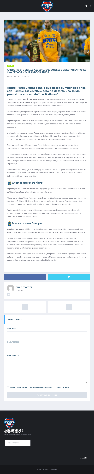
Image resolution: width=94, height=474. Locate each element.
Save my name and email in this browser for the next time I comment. (39, 387)
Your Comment (13, 355)
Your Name (11, 329)
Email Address (13, 342)
